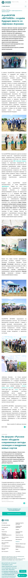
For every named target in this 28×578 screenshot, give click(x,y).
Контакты (18, 551)
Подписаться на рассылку (14, 513)
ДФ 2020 (11, 387)
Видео (17, 549)
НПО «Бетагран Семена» (19, 161)
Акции (3, 529)
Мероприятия (19, 539)
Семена (17, 529)
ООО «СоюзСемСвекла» (7, 540)
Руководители (5, 527)
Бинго (16, 389)
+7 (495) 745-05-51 (6, 6)
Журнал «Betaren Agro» (21, 543)
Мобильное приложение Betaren (20, 546)
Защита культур (19, 535)
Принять (23, 571)
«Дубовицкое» (5, 186)
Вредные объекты (20, 537)
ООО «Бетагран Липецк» (5, 549)
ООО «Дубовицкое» (6, 546)
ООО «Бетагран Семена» (5, 538)
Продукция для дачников (19, 532)
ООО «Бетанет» (5, 551)
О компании (4, 523)
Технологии (4, 531)
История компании (6, 525)
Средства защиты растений (20, 523)
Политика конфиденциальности (6, 534)
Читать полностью (7, 501)
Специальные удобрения (19, 527)
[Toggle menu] (25, 6)
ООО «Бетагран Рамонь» (5, 543)
